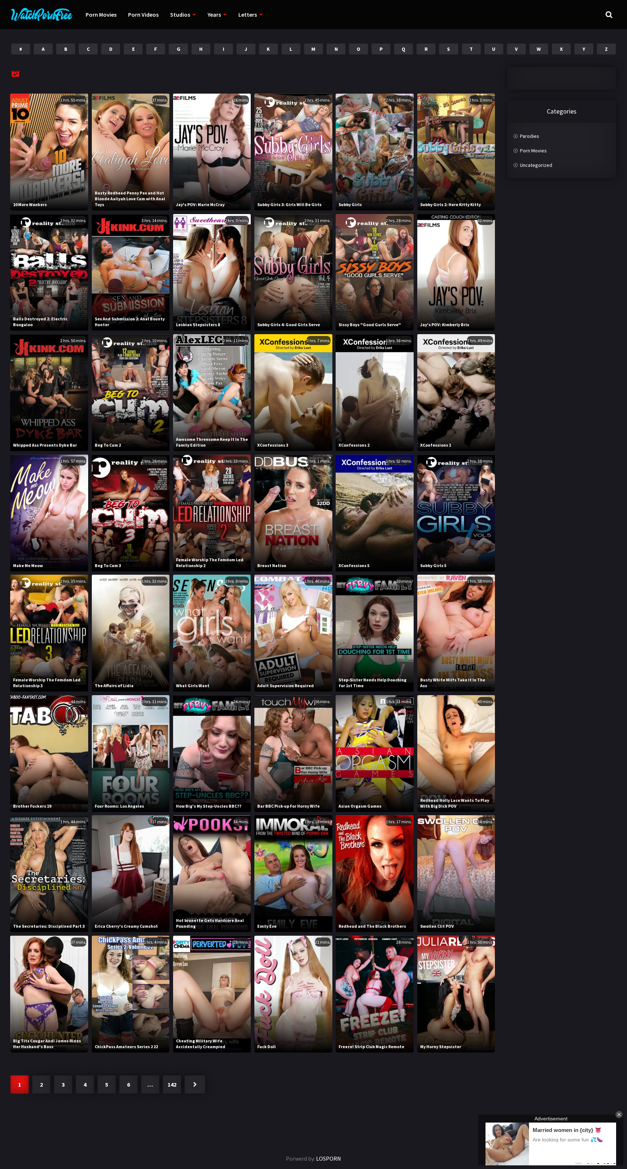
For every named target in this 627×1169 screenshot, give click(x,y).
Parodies (529, 136)
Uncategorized (536, 165)
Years (214, 14)
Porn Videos (143, 14)
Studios (180, 14)
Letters (247, 14)
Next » (195, 1084)
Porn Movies (101, 14)
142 (172, 1084)
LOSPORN (328, 1158)
